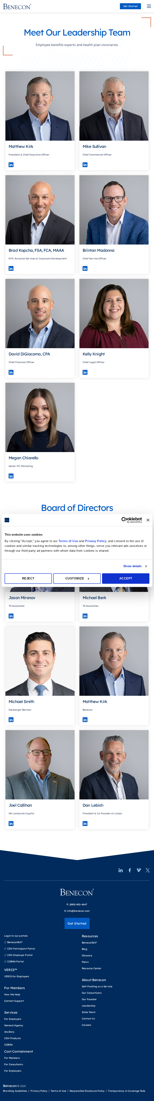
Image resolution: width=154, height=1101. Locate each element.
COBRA (8, 1044)
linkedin (121, 870)
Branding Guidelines (15, 1091)
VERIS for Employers (16, 976)
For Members (14, 988)
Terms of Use (68, 541)
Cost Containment (18, 1051)
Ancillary (9, 1031)
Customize (74, 578)
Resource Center (91, 968)
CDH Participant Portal (21, 948)
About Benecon (94, 980)
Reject (28, 578)
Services (10, 1012)
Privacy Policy (95, 541)
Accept (125, 578)
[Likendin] (11, 164)
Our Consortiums (92, 992)
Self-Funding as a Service (97, 986)
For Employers (12, 1018)
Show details (132, 566)
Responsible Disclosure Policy (87, 1091)
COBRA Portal (15, 961)
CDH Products (12, 1038)
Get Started (130, 6)
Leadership (88, 1005)
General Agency (13, 1025)
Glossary (87, 955)
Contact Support (14, 1000)
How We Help (12, 994)
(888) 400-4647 (78, 904)
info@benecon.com (78, 910)
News (85, 961)
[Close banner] (148, 520)
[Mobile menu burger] (149, 6)
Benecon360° (15, 942)
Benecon (10, 1086)
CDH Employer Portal (19, 955)
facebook (130, 870)
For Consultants (13, 1064)
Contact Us (88, 1018)
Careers (86, 1024)
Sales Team (88, 1012)
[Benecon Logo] (77, 893)
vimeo (139, 870)
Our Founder (89, 999)
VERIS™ (10, 970)
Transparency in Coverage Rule (126, 1091)
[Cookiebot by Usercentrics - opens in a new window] (124, 520)
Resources (90, 936)
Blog (84, 949)
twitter (148, 870)
